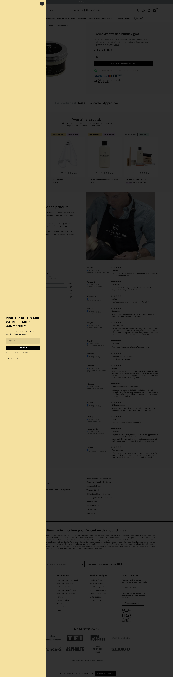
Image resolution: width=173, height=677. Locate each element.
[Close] (42, 4)
